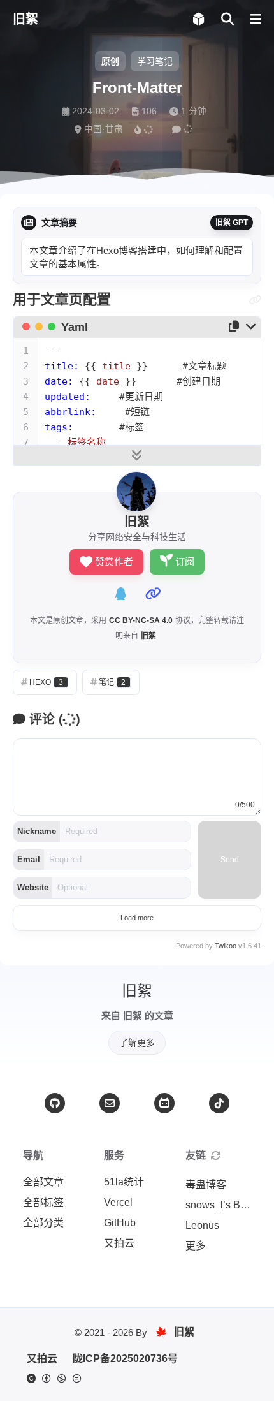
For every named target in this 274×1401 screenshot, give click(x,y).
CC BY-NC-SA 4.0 (141, 620)
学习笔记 (155, 61)
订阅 (184, 561)
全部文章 (43, 1182)
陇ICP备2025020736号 (125, 1358)
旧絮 (148, 635)
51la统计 (124, 1182)
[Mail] (109, 1103)
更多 (195, 1245)
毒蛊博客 (205, 1184)
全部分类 (43, 1222)
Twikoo (225, 946)
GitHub (120, 1222)
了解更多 (137, 1043)
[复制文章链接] (153, 593)
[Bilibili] (164, 1103)
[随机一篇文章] (198, 19)
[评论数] (183, 129)
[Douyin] (219, 1103)
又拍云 (119, 1243)
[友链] (216, 1155)
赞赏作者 (114, 561)
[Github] (55, 1103)
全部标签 (43, 1202)
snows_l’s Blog (219, 1204)
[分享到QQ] (121, 593)
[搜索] (227, 19)
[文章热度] (145, 129)
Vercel (118, 1202)
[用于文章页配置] (255, 300)
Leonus (202, 1225)
